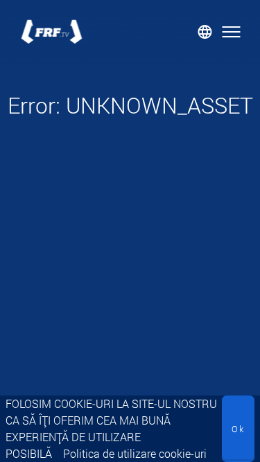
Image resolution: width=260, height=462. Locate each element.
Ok (238, 428)
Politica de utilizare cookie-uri (135, 453)
